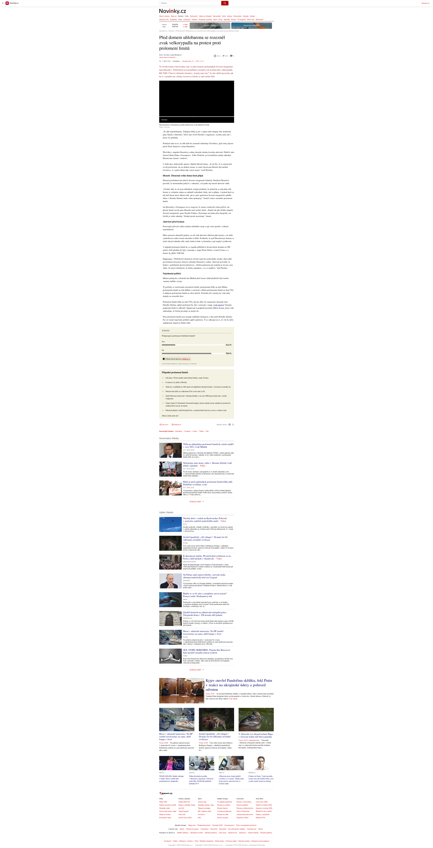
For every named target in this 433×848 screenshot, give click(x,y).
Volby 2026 (163, 802)
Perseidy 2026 (217, 825)
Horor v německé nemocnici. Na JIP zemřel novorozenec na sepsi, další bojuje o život (203, 632)
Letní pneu (222, 833)
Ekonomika (237, 16)
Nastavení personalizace (260, 841)
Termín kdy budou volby (167, 811)
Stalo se (174, 16)
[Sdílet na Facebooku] (229, 424)
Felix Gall (181, 814)
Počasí (233, 19)
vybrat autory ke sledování (167, 57)
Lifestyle (246, 16)
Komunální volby (165, 817)
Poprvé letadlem (242, 805)
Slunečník (213, 829)
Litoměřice (178, 431)
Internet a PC (164, 19)
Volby (187, 16)
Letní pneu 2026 (262, 802)
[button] (196, 98)
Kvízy (220, 19)
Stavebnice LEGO (196, 833)
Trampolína (204, 829)
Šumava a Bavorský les (245, 808)
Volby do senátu (165, 814)
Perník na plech (222, 817)
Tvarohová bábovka (224, 811)
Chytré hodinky (253, 833)
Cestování (187, 19)
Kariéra (190, 841)
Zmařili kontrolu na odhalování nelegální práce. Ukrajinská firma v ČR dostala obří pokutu (205, 614)
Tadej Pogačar (183, 811)
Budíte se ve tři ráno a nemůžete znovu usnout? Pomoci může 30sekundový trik (205, 595)
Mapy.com (192, 825)
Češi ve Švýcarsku (243, 811)
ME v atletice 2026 (204, 811)
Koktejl (252, 16)
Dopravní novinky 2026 (264, 808)
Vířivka (260, 829)
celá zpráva (218, 304)
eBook (218, 56)
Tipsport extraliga (204, 808)
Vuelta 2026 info (184, 802)
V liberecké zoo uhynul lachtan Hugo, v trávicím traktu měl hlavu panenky (256, 735)
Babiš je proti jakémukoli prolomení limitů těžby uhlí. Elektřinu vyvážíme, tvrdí (208, 483)
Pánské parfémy (266, 833)
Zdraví (185, 599)
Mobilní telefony (182, 833)
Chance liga (202, 802)
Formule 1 (201, 814)
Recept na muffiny (223, 805)
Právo (161, 55)
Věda (180, 19)
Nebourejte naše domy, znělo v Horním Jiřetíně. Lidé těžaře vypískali (207, 464)
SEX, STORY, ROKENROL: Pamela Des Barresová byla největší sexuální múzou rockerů (206, 651)
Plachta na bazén (192, 829)
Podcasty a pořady (205, 19)
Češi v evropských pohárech (246, 825)
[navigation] (3, 3)
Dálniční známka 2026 (264, 805)
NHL (199, 817)
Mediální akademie (206, 841)
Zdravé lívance (222, 808)
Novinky (166, 55)
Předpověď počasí (204, 825)
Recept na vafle (222, 814)
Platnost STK (260, 817)
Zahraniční (194, 16)
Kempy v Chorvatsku (244, 802)
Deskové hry (232, 833)
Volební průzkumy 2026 (167, 805)
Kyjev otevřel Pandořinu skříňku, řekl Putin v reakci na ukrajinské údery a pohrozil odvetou (239, 685)
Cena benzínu (229, 825)
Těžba (201, 431)
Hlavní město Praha (189, 562)
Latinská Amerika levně (245, 814)
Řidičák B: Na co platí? (264, 811)
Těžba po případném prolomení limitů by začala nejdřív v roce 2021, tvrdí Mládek (208, 445)
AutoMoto (173, 19)
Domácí (180, 16)
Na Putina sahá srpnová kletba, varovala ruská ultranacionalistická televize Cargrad (204, 576)
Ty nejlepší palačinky (224, 802)
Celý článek (233, 698)
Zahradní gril (251, 829)
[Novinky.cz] (172, 12)
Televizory (242, 833)
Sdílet (227, 56)
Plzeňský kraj (187, 618)
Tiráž (196, 841)
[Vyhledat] (224, 3)
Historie (194, 19)
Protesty (187, 431)
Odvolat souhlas (244, 841)
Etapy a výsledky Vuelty (186, 805)
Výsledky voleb (164, 808)
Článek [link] (163, 87)
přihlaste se (186, 359)
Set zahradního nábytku (236, 829)
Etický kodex (219, 841)
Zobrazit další (195, 501)
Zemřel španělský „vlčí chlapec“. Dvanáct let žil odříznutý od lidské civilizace (205, 538)
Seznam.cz (426, 3)
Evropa (185, 543)
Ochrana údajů (231, 841)
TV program (241, 19)
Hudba (185, 656)
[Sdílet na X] (233, 424)
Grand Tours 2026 (184, 817)
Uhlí (207, 431)
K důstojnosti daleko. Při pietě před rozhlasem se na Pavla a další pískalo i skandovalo (207, 557)
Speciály (227, 19)
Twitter (175, 841)
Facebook (167, 841)
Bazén (182, 829)
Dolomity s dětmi (242, 817)
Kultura (229, 16)
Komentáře (217, 16)
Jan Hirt (181, 808)
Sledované (259, 19)
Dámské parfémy (211, 833)
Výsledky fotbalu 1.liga (206, 805)
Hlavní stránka (164, 16)
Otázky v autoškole (262, 814)
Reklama (182, 841)
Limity (195, 431)
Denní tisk (250, 19)
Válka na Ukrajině (205, 16)
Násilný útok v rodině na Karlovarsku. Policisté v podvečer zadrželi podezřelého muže (205, 519)
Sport (215, 19)
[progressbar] (196, 116)
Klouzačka (222, 829)
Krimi (224, 16)
